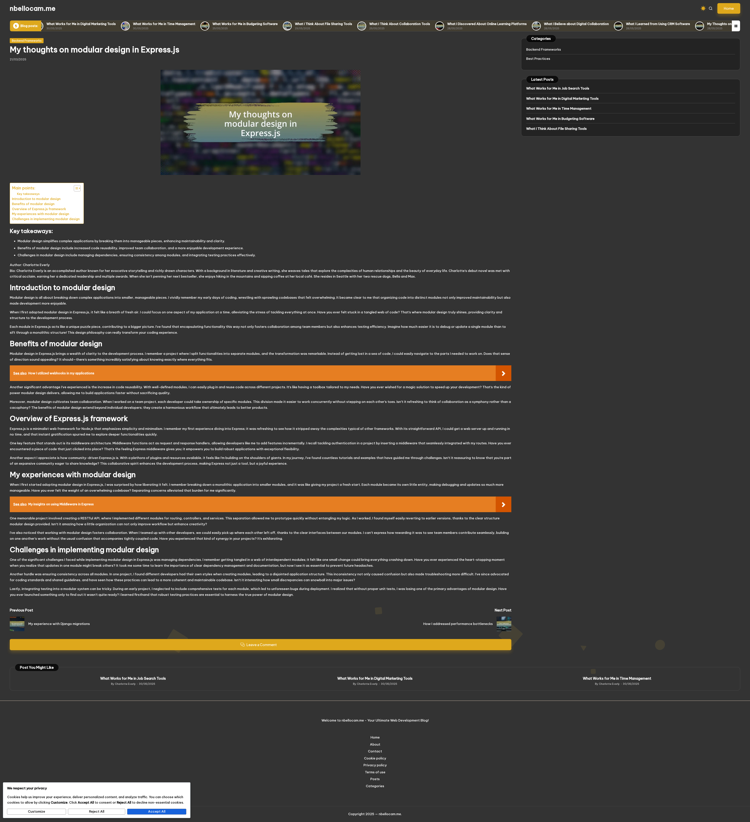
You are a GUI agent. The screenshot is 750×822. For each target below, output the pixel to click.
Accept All (156, 811)
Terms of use (375, 772)
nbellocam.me (32, 8)
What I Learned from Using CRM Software (626, 24)
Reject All (96, 811)
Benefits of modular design (33, 204)
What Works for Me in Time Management (132, 24)
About (375, 744)
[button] (728, 8)
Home (375, 737)
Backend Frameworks (27, 40)
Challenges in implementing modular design (46, 219)
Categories (375, 786)
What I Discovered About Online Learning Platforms (455, 24)
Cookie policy (375, 758)
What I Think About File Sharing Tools (291, 24)
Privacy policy (375, 765)
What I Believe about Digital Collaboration (544, 24)
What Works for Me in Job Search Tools (557, 88)
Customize (36, 811)
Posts (375, 779)
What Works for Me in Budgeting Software (213, 24)
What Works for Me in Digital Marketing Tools (49, 24)
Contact (375, 751)
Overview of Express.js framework (39, 209)
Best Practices (538, 58)
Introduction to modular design (36, 199)
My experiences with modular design (40, 214)
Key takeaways (28, 194)
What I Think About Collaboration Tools (368, 24)
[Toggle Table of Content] (75, 188)
